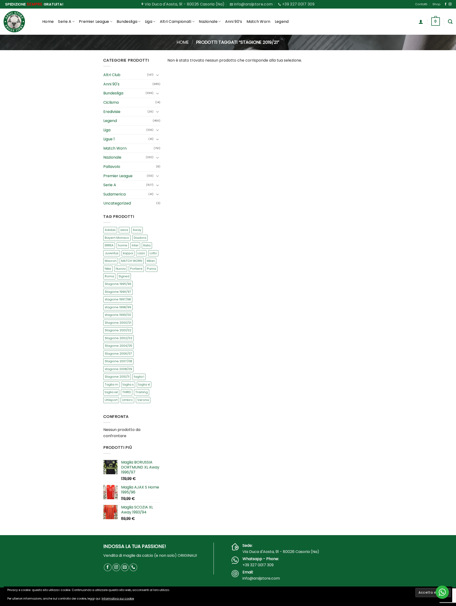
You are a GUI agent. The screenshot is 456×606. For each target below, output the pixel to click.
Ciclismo (111, 102)
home (122, 245)
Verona (143, 400)
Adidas (110, 230)
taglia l (139, 377)
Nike (108, 269)
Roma (109, 276)
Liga (148, 21)
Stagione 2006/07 (118, 354)
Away (137, 230)
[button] (420, 21)
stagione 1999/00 (118, 315)
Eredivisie (111, 111)
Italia (147, 245)
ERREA (109, 245)
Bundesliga (127, 21)
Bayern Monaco (117, 238)
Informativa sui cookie (118, 598)
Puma (151, 269)
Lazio (141, 253)
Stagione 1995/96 (118, 284)
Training (141, 392)
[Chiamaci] (133, 567)
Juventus (112, 253)
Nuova (121, 269)
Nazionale (208, 21)
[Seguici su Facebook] (445, 4)
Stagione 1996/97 (118, 292)
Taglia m (111, 384)
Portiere (136, 269)
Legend (282, 21)
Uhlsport (111, 400)
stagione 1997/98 (118, 300)
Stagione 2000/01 (118, 323)
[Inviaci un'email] (125, 567)
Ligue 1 (109, 139)
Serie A (64, 21)
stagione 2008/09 (118, 369)
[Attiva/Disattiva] (157, 75)
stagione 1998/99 (118, 307)
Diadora (140, 238)
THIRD (126, 392)
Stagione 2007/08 (118, 361)
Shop (436, 4)
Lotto (153, 253)
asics (124, 230)
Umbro (127, 400)
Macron (111, 261)
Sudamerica (114, 194)
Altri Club (111, 75)
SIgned (124, 276)
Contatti (421, 4)
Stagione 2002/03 (118, 338)
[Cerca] (450, 21)
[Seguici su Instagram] (450, 4)
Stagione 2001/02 (118, 330)
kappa (128, 253)
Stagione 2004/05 (118, 346)
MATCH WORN (131, 261)
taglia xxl (111, 392)
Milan (151, 261)
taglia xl (144, 384)
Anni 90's (111, 84)
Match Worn (259, 21)
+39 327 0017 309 (258, 565)
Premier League (94, 21)
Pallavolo (111, 166)
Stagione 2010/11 (117, 377)
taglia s (128, 384)
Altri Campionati (175, 21)
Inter (135, 245)
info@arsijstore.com (261, 578)
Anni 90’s (233, 21)
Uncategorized (117, 203)
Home (48, 21)
